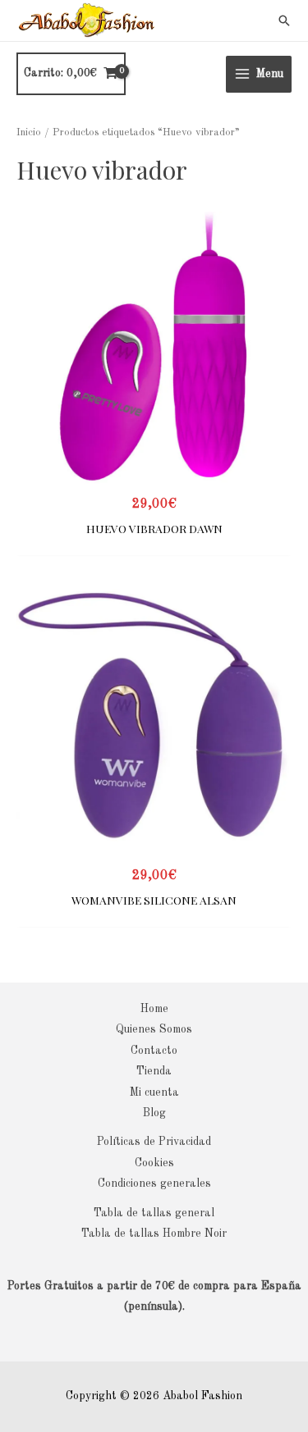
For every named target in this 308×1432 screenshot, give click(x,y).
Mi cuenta (154, 1093)
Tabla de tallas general (154, 1213)
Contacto (154, 1051)
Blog (154, 1113)
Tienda (154, 1071)
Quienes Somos (154, 1029)
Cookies (154, 1163)
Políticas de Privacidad (154, 1142)
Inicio (28, 132)
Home (154, 1009)
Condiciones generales (154, 1184)
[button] (284, 20)
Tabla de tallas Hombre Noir (154, 1234)
